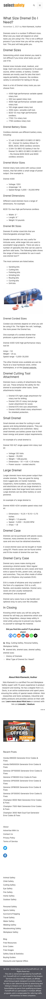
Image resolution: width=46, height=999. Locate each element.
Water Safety (8, 921)
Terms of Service (10, 841)
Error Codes (8, 946)
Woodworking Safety (12, 928)
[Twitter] (15, 635)
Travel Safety (9, 917)
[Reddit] (19, 635)
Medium (31, 704)
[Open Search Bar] (34, 5)
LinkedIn (22, 704)
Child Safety (8, 881)
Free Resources (10, 943)
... (42, 708)
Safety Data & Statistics (13, 954)
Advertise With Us (11, 830)
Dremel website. (30, 367)
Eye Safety (7, 888)
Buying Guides (9, 957)
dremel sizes (8, 653)
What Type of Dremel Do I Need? (20, 659)
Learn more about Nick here (18, 701)
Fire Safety (8, 892)
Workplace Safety (10, 646)
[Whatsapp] (31, 635)
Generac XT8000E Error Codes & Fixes (19, 777)
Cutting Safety (17, 643)
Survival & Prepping (11, 914)
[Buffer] (35, 635)
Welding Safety (9, 925)
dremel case (22, 650)
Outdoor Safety (9, 899)
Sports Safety (9, 910)
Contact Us (8, 834)
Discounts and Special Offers (15, 961)
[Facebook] (10, 635)
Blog (8, 643)
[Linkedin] (23, 635)
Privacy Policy (9, 838)
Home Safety (8, 896)
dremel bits (11, 650)
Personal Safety (31, 643)
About (5, 827)
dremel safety (34, 650)
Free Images (8, 950)
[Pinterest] (27, 635)
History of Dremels (14, 656)
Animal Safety (9, 878)
